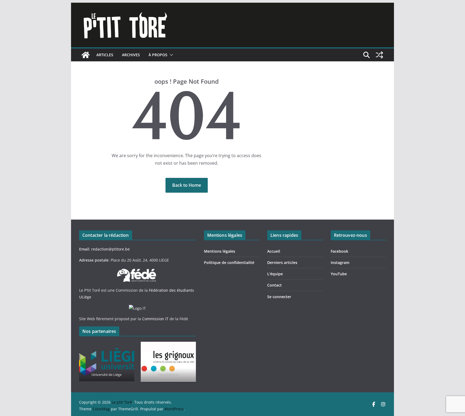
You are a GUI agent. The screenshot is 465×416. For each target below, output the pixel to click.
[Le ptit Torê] (85, 54)
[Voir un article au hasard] (379, 54)
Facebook (339, 251)
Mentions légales (219, 251)
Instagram (340, 262)
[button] (170, 55)
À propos (158, 54)
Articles (104, 54)
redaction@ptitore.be (110, 249)
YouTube (339, 273)
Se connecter (279, 296)
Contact (274, 285)
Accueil (273, 251)
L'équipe (275, 273)
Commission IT (155, 318)
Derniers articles (282, 262)
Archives (131, 54)
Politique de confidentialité (229, 262)
